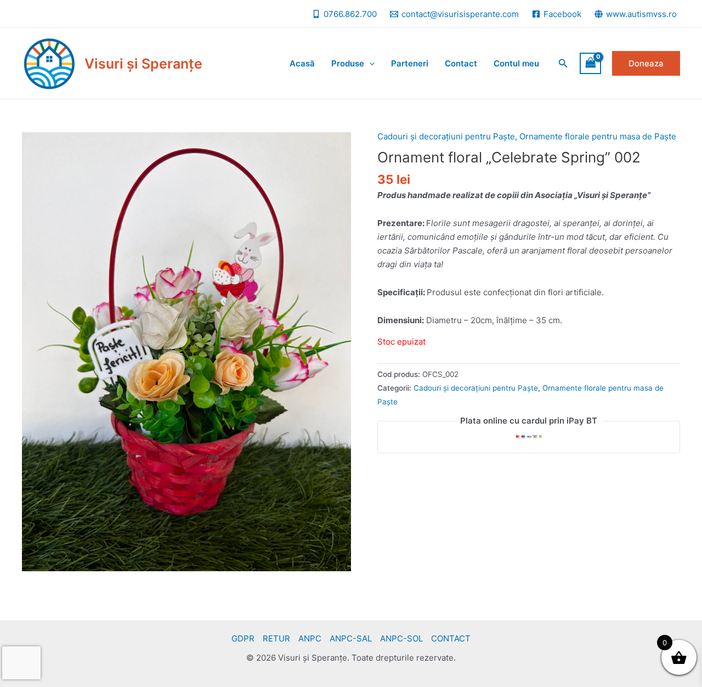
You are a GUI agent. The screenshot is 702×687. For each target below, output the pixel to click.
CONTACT (451, 638)
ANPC (309, 638)
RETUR (276, 638)
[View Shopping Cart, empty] (591, 63)
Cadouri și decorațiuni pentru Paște (446, 136)
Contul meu (516, 63)
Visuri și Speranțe (143, 63)
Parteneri (409, 63)
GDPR (242, 638)
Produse (347, 63)
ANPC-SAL (351, 638)
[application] (369, 64)
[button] (563, 63)
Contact (461, 63)
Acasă (302, 63)
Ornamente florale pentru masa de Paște (597, 136)
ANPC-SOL (401, 638)
